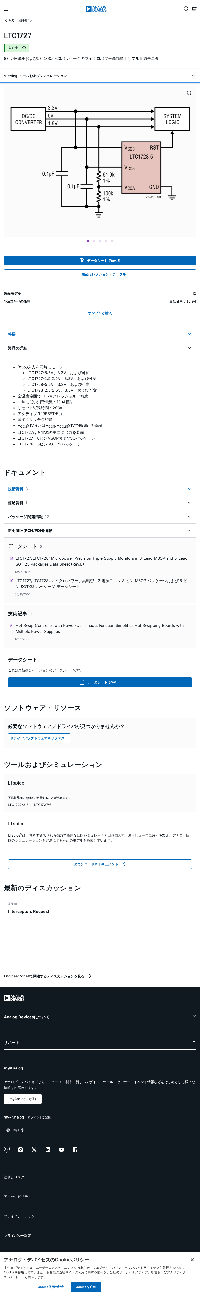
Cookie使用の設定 (51, 1287)
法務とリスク (14, 1177)
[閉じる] (192, 1259)
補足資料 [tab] (17, 502)
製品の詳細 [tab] (17, 348)
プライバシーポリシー (21, 1216)
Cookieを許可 (86, 1287)
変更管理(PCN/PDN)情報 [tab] (30, 530)
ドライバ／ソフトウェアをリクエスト (39, 738)
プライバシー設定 (17, 1235)
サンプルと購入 (100, 313)
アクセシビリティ (17, 1196)
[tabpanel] (100, 405)
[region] (100, 1274)
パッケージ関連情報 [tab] (28, 516)
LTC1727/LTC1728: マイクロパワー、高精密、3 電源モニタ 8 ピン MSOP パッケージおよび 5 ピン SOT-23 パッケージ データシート (101, 583)
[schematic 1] (100, 161)
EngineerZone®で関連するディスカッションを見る (44, 976)
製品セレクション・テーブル (104, 274)
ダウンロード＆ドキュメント (96, 864)
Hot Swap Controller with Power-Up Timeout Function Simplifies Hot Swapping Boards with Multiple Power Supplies (100, 628)
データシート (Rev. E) (104, 260)
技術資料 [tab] (18, 488)
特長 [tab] (12, 334)
